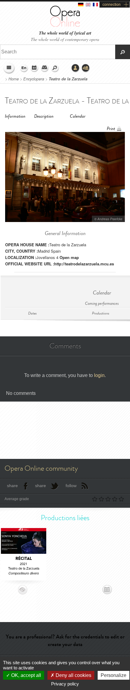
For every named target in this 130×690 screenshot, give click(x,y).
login (99, 375)
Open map (69, 257)
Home (13, 79)
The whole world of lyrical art (65, 33)
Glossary (45, 68)
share (12, 485)
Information (15, 116)
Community (86, 68)
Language (24, 68)
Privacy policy (65, 683)
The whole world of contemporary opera (65, 39)
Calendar (78, 116)
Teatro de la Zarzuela (68, 79)
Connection (75, 68)
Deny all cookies (72, 675)
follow (71, 485)
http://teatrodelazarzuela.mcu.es (84, 264)
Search (55, 68)
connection (111, 4)
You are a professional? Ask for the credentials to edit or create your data (65, 640)
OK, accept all (25, 675)
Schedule (34, 68)
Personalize (113, 675)
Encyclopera (33, 79)
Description (44, 116)
